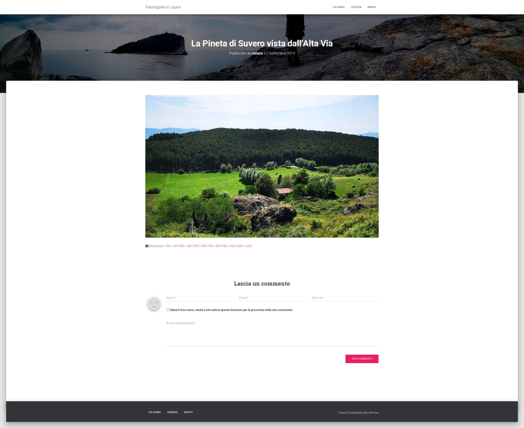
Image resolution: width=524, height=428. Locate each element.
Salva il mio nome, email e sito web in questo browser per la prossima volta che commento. (231, 310)
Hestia (342, 412)
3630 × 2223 (244, 246)
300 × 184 (185, 246)
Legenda (356, 7)
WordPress (371, 412)
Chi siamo (339, 7)
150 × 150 (171, 246)
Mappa (372, 7)
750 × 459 (199, 246)
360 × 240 (228, 246)
